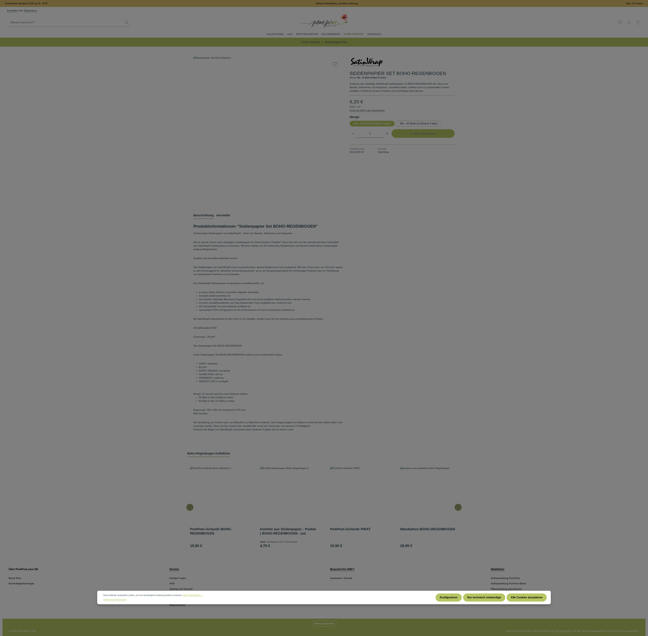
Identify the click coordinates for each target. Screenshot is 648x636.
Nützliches (497, 569)
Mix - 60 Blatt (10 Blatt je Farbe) (419, 123)
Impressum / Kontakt (341, 578)
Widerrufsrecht (177, 605)
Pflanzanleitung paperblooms (506, 589)
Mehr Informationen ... (193, 595)
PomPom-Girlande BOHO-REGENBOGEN (211, 531)
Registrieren (30, 10)
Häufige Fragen (177, 578)
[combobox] (65, 23)
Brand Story (15, 578)
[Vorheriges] (189, 507)
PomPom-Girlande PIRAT (350, 529)
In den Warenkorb (423, 133)
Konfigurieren (448, 597)
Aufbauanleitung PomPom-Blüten (508, 583)
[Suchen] (126, 23)
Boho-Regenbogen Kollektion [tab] (208, 453)
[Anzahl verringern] (353, 133)
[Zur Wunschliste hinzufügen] (335, 64)
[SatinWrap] (366, 62)
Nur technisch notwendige (484, 597)
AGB (171, 583)
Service (174, 569)
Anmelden (12, 10)
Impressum (121, 600)
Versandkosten (564, 631)
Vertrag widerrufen (324, 623)
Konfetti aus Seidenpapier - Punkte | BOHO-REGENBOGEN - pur (288, 531)
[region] (268, 131)
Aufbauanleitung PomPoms (505, 578)
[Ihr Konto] (629, 22)
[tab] (203, 215)
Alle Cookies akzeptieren (527, 597)
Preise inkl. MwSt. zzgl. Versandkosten (367, 110)
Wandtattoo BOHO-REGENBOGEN (427, 529)
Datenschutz (109, 600)
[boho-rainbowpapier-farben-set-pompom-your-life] (268, 131)
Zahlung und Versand (180, 589)
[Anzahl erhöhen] (387, 133)
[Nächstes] (458, 507)
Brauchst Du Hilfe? (342, 569)
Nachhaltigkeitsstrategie (21, 583)
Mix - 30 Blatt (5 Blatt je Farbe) (372, 123)
